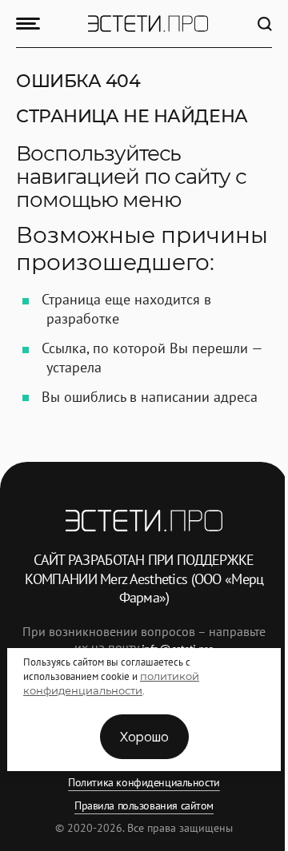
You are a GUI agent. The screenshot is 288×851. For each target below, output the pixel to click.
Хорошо (144, 737)
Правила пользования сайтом (144, 805)
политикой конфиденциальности (111, 683)
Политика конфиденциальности (144, 782)
